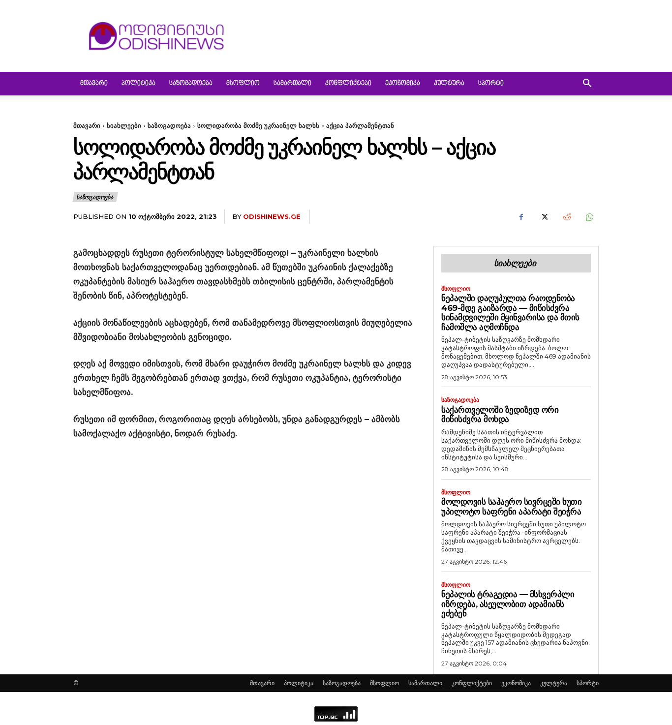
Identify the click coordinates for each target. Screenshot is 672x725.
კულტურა (449, 83)
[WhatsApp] (589, 217)
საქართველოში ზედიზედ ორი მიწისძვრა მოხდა (499, 414)
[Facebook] (521, 217)
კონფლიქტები (348, 83)
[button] (587, 84)
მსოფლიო (243, 83)
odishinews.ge (272, 216)
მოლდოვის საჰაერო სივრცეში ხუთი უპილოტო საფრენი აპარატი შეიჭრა (511, 506)
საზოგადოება (191, 83)
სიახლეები (124, 125)
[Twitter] (543, 217)
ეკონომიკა (402, 83)
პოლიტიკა (138, 83)
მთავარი (94, 83)
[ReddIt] (566, 217)
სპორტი (491, 83)
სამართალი (292, 83)
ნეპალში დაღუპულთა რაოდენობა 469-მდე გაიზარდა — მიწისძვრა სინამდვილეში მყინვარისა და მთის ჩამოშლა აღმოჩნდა (510, 312)
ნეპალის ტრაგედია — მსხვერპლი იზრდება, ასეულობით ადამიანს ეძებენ (507, 603)
